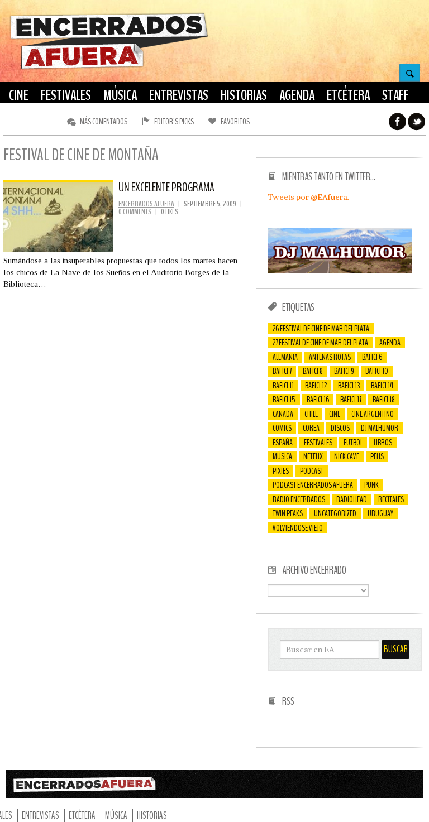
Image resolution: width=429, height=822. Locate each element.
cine (334, 414)
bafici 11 (283, 385)
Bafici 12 (316, 385)
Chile (311, 414)
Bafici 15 (284, 399)
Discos (340, 428)
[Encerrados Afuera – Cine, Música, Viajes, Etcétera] (109, 67)
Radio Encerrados (299, 499)
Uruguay (380, 513)
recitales (391, 499)
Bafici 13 (349, 385)
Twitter (417, 122)
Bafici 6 (372, 357)
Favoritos (235, 121)
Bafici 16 (318, 399)
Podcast (311, 471)
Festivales (318, 442)
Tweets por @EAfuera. (308, 197)
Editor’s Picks (174, 121)
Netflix (313, 456)
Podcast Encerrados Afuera (313, 485)
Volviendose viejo (298, 527)
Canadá (283, 414)
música (282, 456)
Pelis (377, 456)
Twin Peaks (288, 513)
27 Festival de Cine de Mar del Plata (320, 342)
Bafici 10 (376, 371)
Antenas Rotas (330, 357)
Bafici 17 (350, 399)
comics (282, 428)
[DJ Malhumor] (340, 271)
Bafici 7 (282, 371)
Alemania (285, 357)
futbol (353, 442)
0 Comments (134, 211)
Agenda (390, 342)
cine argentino (372, 414)
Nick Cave (346, 456)
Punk (371, 485)
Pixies (281, 471)
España (283, 442)
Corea (311, 428)
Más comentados (103, 121)
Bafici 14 (382, 385)
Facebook (398, 122)
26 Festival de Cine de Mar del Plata (321, 328)
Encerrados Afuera (146, 204)
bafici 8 (313, 371)
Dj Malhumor (379, 428)
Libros (383, 442)
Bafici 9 (344, 371)
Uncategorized (335, 513)
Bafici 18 (384, 399)
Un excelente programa (166, 187)
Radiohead (351, 499)
